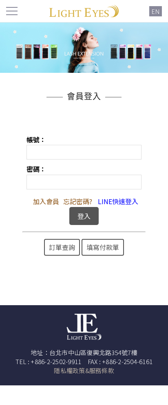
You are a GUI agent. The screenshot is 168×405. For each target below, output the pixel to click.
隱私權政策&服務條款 (84, 370)
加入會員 (46, 201)
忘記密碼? (77, 201)
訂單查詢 (62, 247)
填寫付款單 (102, 247)
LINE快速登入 (118, 201)
